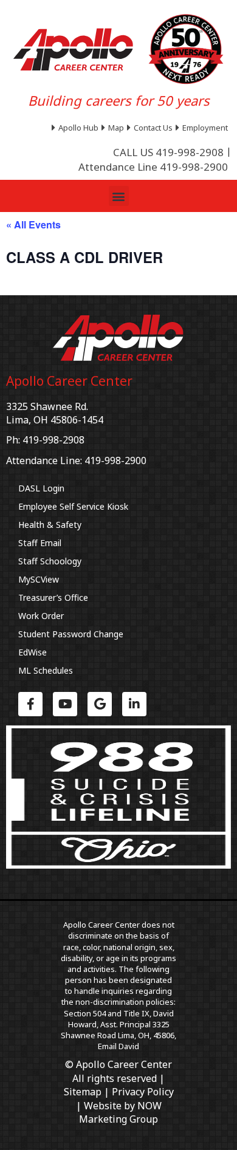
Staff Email (39, 543)
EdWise (32, 652)
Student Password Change (70, 634)
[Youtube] (65, 704)
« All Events (33, 224)
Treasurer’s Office (53, 597)
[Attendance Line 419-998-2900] (153, 167)
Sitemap (82, 1091)
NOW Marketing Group (120, 1112)
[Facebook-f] (30, 704)
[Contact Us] (151, 127)
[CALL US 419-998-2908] (168, 152)
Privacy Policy (143, 1091)
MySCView (38, 579)
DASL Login (41, 488)
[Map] (114, 127)
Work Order (41, 615)
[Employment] (203, 127)
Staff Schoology (49, 561)
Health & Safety (49, 524)
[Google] (100, 704)
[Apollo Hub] (76, 127)
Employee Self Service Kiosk (73, 506)
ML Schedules (45, 670)
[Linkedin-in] (134, 704)
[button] (119, 196)
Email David (118, 1046)
